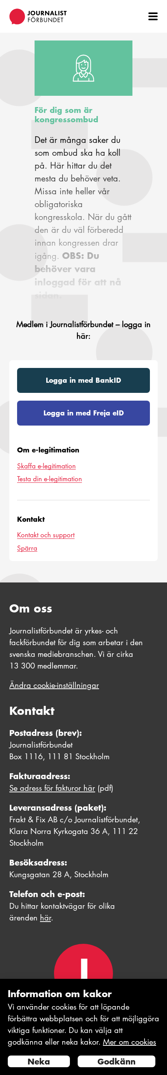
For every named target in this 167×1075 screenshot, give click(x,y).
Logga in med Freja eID (83, 412)
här (45, 918)
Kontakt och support (46, 535)
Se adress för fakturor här (52, 788)
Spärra (27, 548)
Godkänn (116, 1061)
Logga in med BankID (83, 380)
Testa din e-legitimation (49, 479)
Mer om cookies (129, 1042)
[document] (83, 1027)
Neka (39, 1061)
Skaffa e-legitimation (46, 466)
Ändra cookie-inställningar (54, 685)
